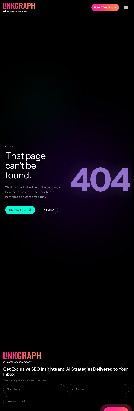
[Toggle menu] (125, 7)
